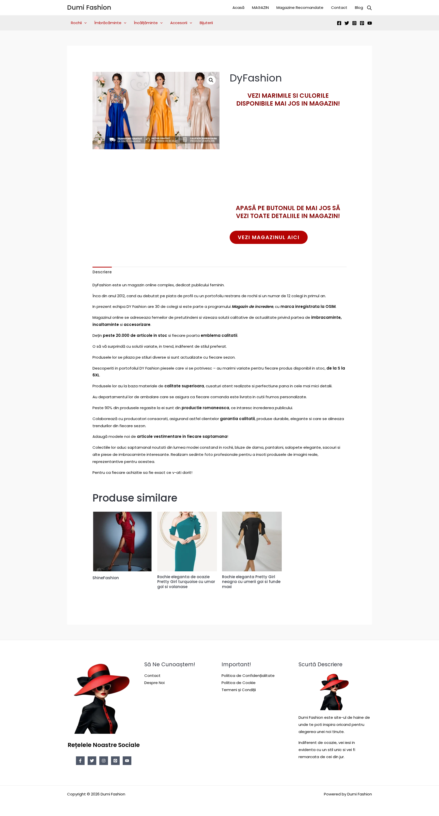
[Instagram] (354, 23)
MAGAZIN (260, 7)
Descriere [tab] (102, 272)
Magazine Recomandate (299, 7)
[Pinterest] (362, 23)
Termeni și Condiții (239, 689)
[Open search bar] (369, 8)
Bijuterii (206, 22)
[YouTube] (369, 23)
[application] (84, 22)
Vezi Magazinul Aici (269, 237)
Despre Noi (154, 682)
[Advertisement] (288, 164)
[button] (211, 80)
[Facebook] (339, 23)
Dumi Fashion (89, 7)
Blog (359, 7)
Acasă (238, 7)
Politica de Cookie (239, 682)
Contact (339, 7)
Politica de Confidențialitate (248, 675)
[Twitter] (346, 23)
